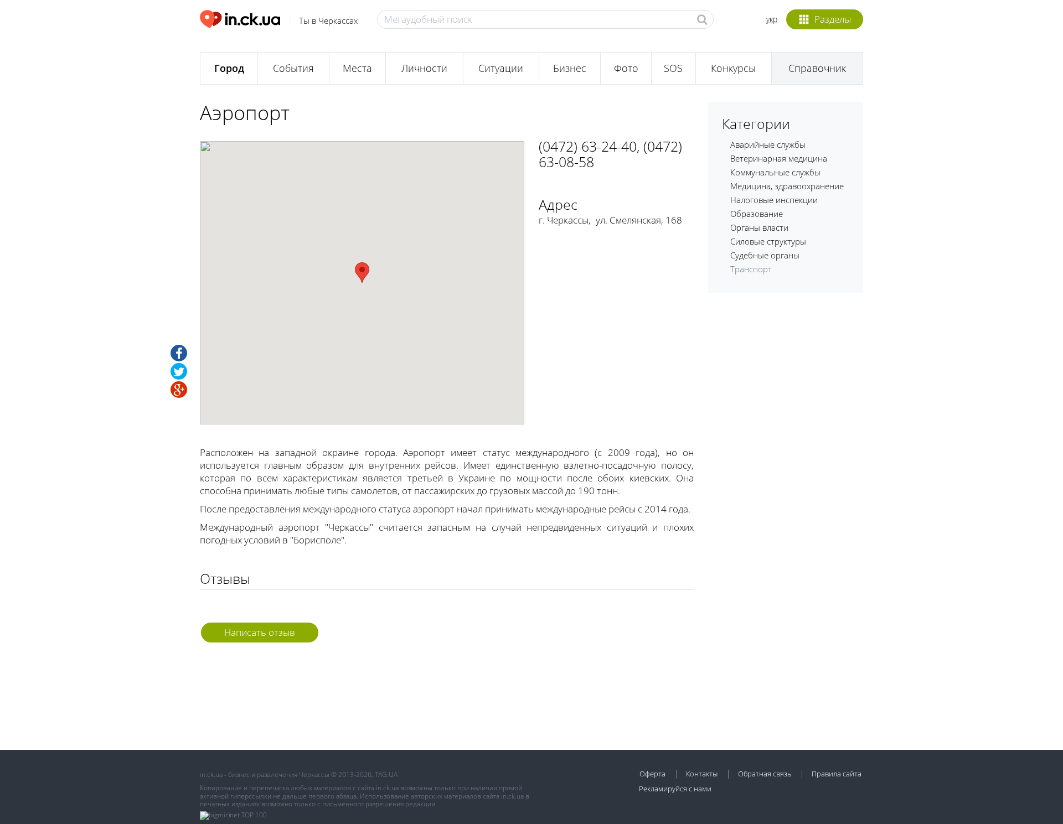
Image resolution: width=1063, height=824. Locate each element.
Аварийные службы (768, 144)
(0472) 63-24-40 (588, 146)
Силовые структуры (768, 241)
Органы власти (759, 227)
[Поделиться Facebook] (179, 353)
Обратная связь (764, 774)
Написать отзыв (259, 632)
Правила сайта (836, 774)
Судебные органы (764, 255)
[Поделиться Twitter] (179, 371)
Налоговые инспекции (774, 199)
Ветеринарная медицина (778, 158)
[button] (362, 272)
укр (771, 19)
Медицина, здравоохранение (787, 185)
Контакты (702, 774)
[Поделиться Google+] (179, 389)
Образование (756, 213)
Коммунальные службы (775, 172)
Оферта (652, 774)
